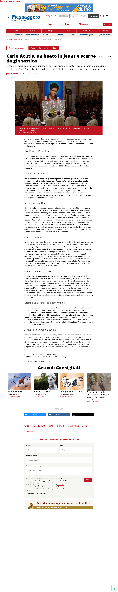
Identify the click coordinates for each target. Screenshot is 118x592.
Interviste (18, 35)
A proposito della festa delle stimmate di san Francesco (98, 394)
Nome (28, 445)
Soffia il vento (15, 391)
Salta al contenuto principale (10, 1)
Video (73, 35)
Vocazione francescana (17, 48)
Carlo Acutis (39, 426)
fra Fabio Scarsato (14, 396)
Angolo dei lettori (103, 35)
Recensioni (59, 35)
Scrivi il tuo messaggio (34, 466)
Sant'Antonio (85, 31)
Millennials (73, 426)
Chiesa (68, 31)
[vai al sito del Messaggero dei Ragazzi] (63, 16)
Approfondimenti (32, 35)
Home (9, 39)
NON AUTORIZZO (41, 494)
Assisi (84, 426)
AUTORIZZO (31, 494)
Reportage (46, 35)
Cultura (32, 31)
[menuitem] (50, 24)
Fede (33, 48)
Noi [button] (50, 23)
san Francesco (31, 431)
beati (51, 426)
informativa (60, 485)
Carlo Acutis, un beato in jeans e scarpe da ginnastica (42, 39)
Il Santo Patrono (42, 391)
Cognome (63, 445)
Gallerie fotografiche (87, 35)
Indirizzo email (31, 456)
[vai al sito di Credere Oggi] (74, 16)
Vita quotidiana (103, 31)
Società (15, 31)
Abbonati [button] (83, 23)
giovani (60, 426)
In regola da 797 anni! (71, 391)
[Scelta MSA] (8, 18)
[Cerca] (110, 24)
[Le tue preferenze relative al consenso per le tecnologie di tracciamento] (115, 589)
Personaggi (18, 39)
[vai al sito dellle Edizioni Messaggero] (83, 16)
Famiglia (50, 31)
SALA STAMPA (93, 16)
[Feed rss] (110, 16)
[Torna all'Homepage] (26, 18)
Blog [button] (67, 23)
